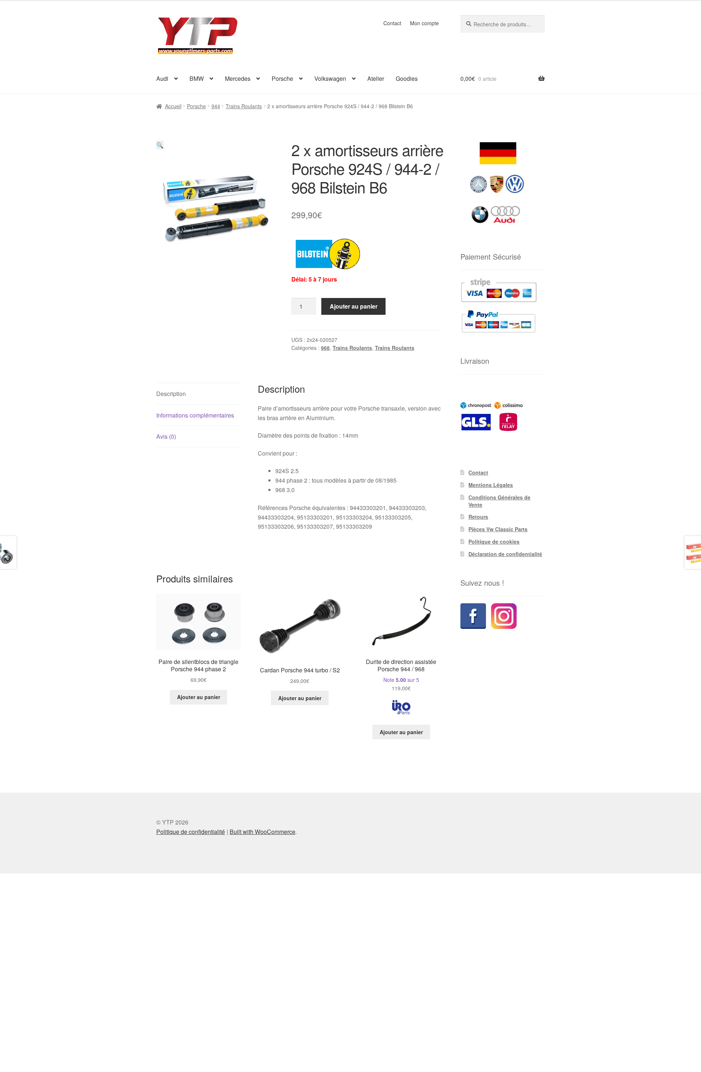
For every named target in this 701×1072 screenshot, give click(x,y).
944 (215, 106)
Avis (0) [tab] (166, 436)
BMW (196, 78)
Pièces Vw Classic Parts (498, 529)
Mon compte (424, 23)
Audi (162, 78)
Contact (392, 23)
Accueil (173, 106)
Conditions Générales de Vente (499, 501)
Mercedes (237, 78)
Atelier (375, 78)
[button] (160, 145)
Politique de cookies (494, 541)
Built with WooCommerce (262, 831)
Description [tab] (171, 393)
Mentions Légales (490, 484)
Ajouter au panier (354, 306)
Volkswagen (330, 78)
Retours (478, 516)
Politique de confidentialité (190, 831)
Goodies (407, 78)
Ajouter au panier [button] (198, 697)
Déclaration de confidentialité (505, 554)
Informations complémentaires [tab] (195, 415)
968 (325, 347)
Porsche (282, 78)
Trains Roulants (244, 106)
